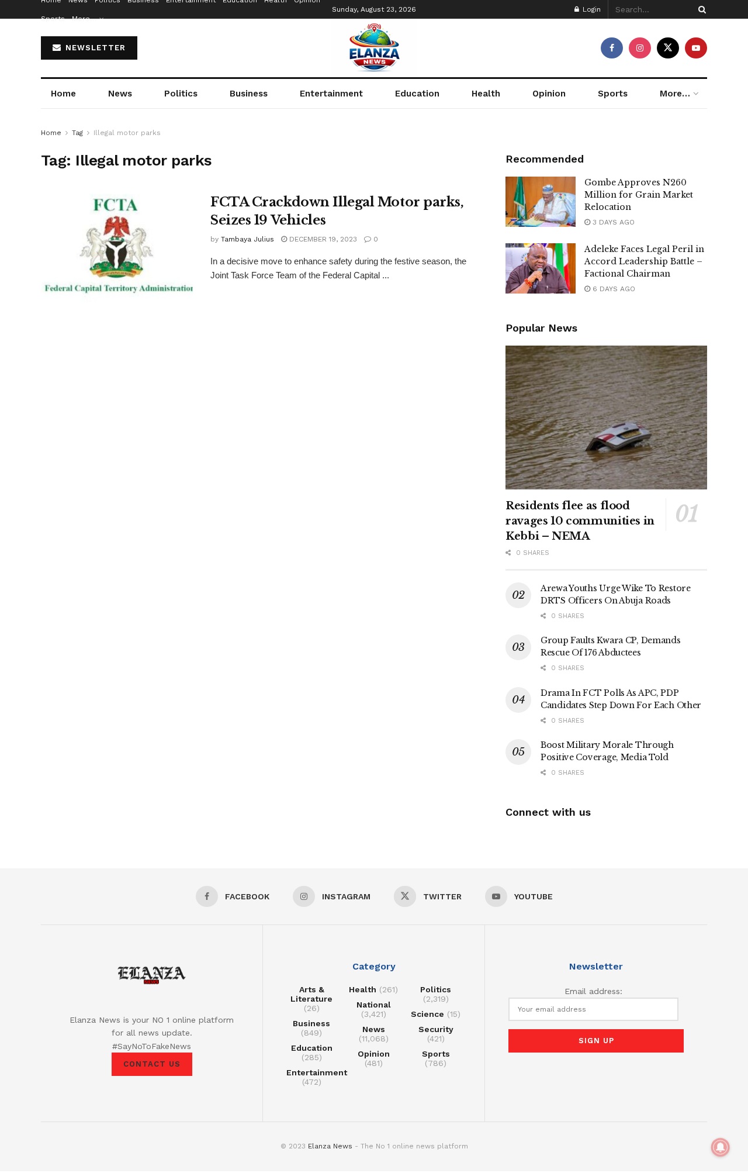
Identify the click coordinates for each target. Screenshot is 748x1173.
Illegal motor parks (127, 133)
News (120, 93)
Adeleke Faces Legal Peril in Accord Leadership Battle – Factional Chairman (644, 261)
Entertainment (331, 93)
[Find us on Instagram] (640, 47)
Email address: (593, 991)
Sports (53, 19)
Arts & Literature (311, 994)
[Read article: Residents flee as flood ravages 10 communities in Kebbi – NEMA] (606, 418)
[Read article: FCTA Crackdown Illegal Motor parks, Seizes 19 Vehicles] (117, 248)
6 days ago (612, 289)
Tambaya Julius (247, 239)
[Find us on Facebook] (612, 47)
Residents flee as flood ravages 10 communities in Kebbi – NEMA (579, 521)
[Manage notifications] (720, 1147)
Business (249, 93)
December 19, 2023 (322, 239)
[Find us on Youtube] (696, 47)
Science (427, 1014)
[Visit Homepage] (374, 48)
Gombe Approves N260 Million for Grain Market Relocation (638, 194)
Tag (77, 133)
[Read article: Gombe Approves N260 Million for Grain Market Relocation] (540, 202)
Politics (181, 93)
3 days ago (612, 222)
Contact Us (152, 1064)
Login (590, 9)
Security (435, 1029)
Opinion (549, 93)
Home (63, 93)
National (373, 1004)
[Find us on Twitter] (668, 47)
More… (84, 19)
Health (486, 93)
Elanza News (330, 1146)
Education (417, 93)
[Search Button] (700, 9)
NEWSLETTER (94, 47)
